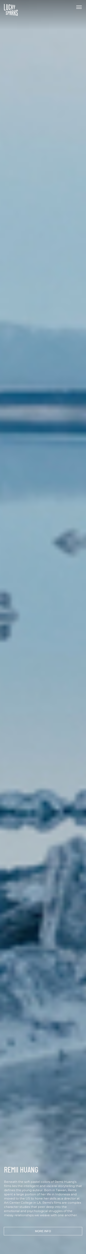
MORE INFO (43, 1231)
